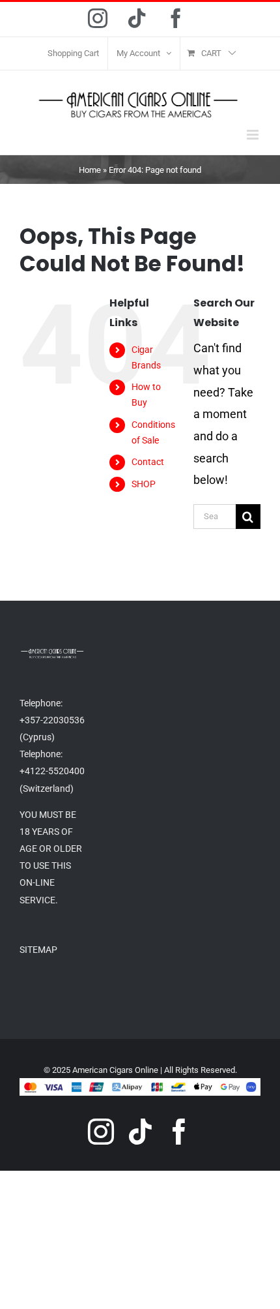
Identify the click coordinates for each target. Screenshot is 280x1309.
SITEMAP (38, 949)
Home (90, 170)
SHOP (144, 484)
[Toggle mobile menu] (253, 135)
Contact (148, 462)
